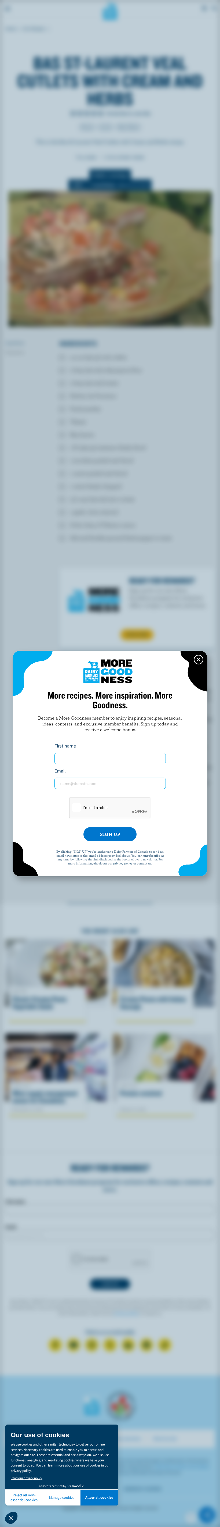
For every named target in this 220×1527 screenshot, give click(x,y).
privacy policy (123, 863)
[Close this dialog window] (198, 659)
